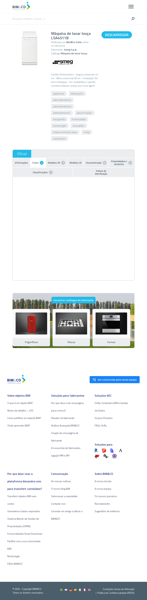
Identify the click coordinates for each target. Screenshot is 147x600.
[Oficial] (22, 154)
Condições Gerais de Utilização (118, 589)
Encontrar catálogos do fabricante (73, 300)
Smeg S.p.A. (70, 49)
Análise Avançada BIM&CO (65, 425)
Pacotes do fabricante (62, 418)
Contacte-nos (58, 504)
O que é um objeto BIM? (20, 403)
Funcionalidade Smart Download (24, 534)
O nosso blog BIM (60, 489)
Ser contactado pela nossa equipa (117, 379)
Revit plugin (13, 556)
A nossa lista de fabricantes (65, 448)
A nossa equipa (103, 489)
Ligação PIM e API (60, 455)
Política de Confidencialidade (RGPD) (115, 593)
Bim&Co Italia (74, 42)
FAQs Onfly (101, 425)
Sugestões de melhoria (107, 511)
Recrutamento (102, 504)
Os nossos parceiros (106, 496)
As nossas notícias (61, 481)
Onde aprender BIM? (18, 425)
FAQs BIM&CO (15, 564)
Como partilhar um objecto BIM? (24, 418)
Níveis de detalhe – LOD (20, 410)
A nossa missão (103, 481)
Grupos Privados (104, 418)
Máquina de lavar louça (74, 53)
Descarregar (117, 35)
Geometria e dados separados (23, 511)
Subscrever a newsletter (64, 496)
